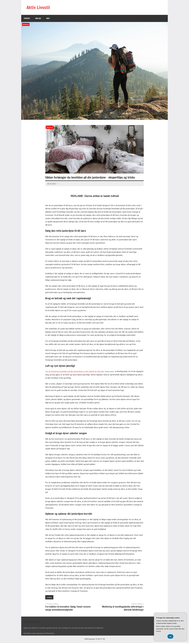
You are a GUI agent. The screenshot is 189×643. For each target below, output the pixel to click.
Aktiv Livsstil (38, 7)
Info (48, 18)
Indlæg (38, 18)
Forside (27, 18)
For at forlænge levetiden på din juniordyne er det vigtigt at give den (74, 371)
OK (170, 636)
